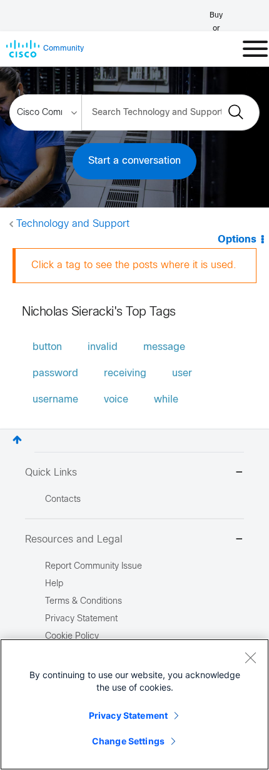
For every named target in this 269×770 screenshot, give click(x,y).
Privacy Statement (128, 715)
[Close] (250, 657)
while (166, 399)
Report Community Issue (93, 566)
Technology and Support (72, 224)
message (164, 347)
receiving (125, 373)
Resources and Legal (74, 539)
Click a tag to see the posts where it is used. (133, 265)
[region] (134, 704)
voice (116, 399)
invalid (103, 347)
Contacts (63, 500)
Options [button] (237, 239)
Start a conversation (134, 161)
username (55, 399)
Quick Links (51, 473)
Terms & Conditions (83, 602)
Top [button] (17, 440)
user (182, 373)
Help (54, 584)
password (55, 373)
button (47, 347)
